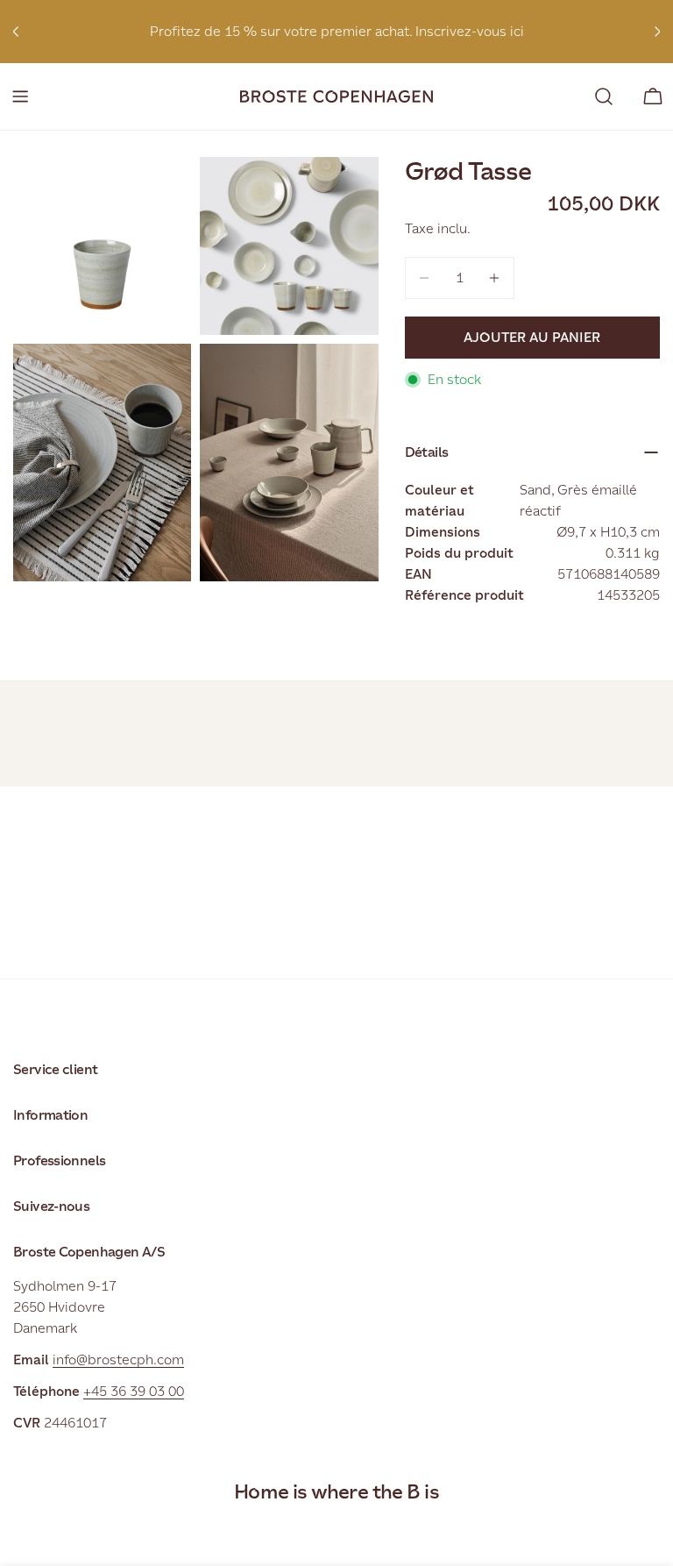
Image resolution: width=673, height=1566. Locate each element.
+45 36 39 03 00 (133, 1391)
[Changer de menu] (20, 96)
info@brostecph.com (118, 1359)
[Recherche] (603, 96)
